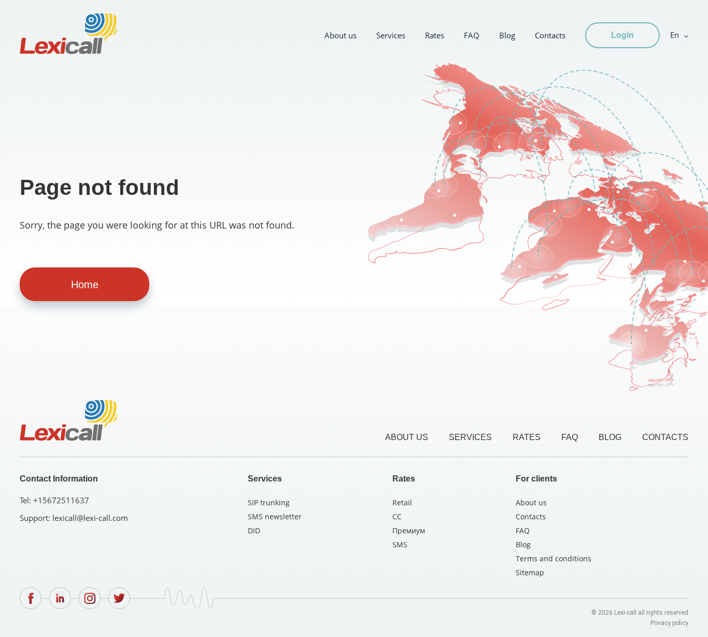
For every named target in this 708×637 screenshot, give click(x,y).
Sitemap (530, 572)
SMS (399, 544)
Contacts (550, 35)
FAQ (471, 35)
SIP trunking (269, 502)
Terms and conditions (553, 558)
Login (622, 35)
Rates (434, 35)
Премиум (408, 530)
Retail (402, 502)
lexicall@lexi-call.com (90, 518)
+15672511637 (61, 500)
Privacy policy (669, 623)
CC (397, 516)
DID (254, 530)
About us (340, 35)
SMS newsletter (275, 516)
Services (390, 35)
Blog (507, 35)
